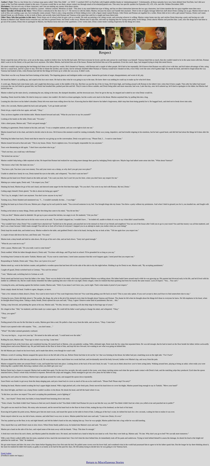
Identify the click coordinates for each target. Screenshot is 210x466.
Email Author (6, 453)
